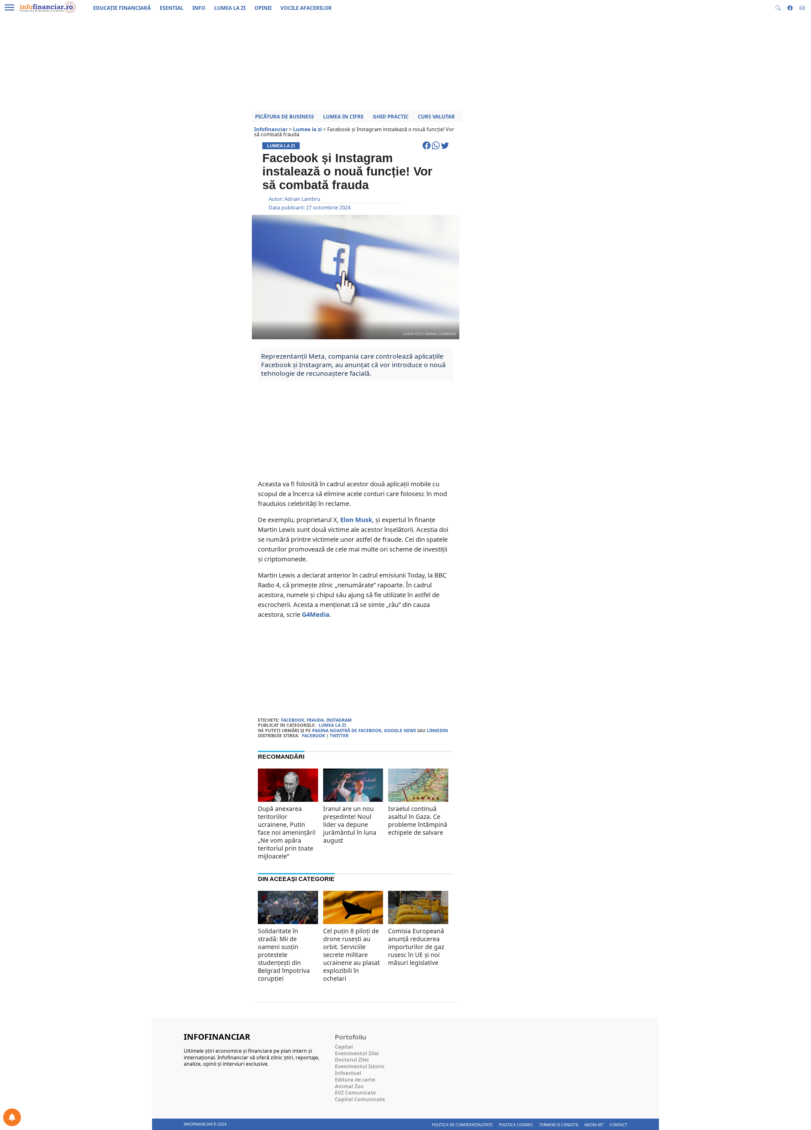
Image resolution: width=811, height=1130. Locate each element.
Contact (618, 1124)
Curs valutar (436, 116)
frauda (315, 720)
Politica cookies (516, 1124)
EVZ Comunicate (355, 1092)
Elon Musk (356, 519)
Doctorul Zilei (352, 1059)
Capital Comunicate (360, 1099)
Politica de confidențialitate (462, 1124)
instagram (339, 720)
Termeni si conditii (558, 1124)
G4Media (315, 614)
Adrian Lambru (302, 198)
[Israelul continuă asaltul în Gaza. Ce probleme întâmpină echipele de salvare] (418, 788)
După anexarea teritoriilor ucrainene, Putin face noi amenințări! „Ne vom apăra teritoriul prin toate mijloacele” (287, 832)
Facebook (313, 735)
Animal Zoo (349, 1086)
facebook (292, 720)
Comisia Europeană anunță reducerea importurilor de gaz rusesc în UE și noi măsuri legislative (416, 947)
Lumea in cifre (343, 116)
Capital (344, 1046)
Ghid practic (391, 116)
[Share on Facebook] (427, 148)
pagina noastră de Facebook (346, 730)
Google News (400, 730)
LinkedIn (437, 730)
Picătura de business (284, 116)
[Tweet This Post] (445, 148)
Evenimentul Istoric (360, 1066)
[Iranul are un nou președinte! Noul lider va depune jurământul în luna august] (353, 788)
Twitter (339, 735)
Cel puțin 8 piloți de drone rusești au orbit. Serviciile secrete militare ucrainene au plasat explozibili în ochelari (351, 955)
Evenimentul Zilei (357, 1053)
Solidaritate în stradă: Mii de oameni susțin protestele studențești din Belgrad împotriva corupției (284, 955)
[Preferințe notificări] (12, 1117)
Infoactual (348, 1072)
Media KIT (593, 1124)
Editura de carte (355, 1079)
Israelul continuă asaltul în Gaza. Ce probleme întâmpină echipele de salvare (417, 820)
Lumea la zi (332, 725)
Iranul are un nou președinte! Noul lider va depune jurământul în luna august (349, 824)
